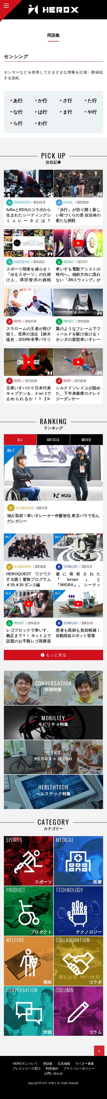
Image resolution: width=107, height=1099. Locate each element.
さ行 (67, 100)
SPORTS (17, 321)
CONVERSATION (21, 202)
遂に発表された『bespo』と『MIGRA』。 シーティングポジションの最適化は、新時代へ (78, 585)
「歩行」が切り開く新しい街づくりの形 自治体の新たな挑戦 (78, 215)
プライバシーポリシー (79, 1068)
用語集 (47, 1063)
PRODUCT (68, 262)
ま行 (67, 112)
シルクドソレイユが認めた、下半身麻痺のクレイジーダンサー (78, 393)
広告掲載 (64, 1063)
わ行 (42, 123)
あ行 (18, 100)
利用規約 (52, 1068)
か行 (42, 100)
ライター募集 (84, 1063)
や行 (92, 112)
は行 (42, 112)
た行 (92, 100)
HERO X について (25, 1063)
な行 (18, 112)
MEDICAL (68, 202)
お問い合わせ (53, 1073)
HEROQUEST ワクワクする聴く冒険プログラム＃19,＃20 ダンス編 (28, 579)
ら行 (18, 123)
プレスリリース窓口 (26, 1068)
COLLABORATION (24, 508)
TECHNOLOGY (70, 566)
